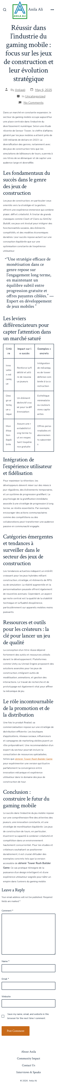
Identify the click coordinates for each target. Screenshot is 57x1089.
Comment (7, 910)
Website (6, 996)
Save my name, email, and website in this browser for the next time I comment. (28, 1016)
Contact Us (28, 1065)
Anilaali (20, 90)
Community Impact (28, 1058)
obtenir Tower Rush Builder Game (33, 759)
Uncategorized (35, 96)
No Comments (34, 103)
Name (5, 961)
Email (5, 979)
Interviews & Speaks (28, 1072)
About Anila (28, 1052)
